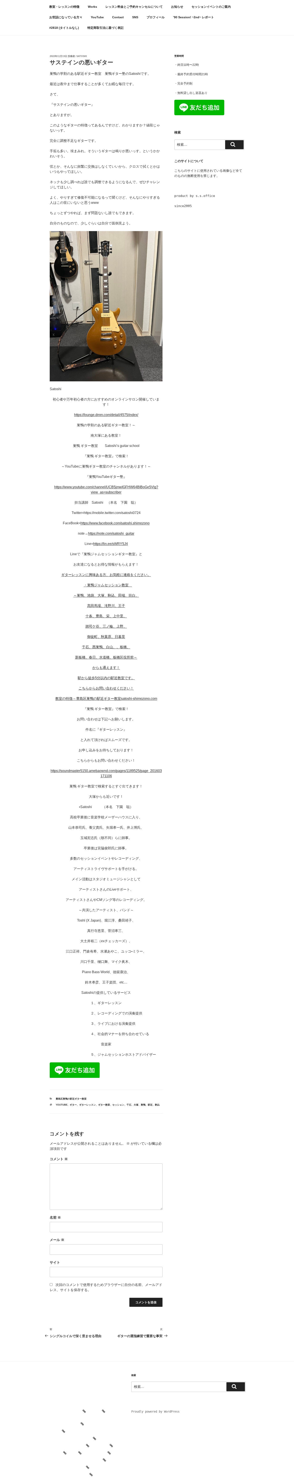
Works (92, 6)
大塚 (136, 1104)
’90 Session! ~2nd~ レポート (193, 17)
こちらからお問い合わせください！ (106, 688)
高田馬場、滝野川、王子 (106, 606)
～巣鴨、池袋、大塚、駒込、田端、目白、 (106, 595)
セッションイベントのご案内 (211, 6)
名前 (55, 1217)
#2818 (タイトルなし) (64, 27)
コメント (59, 1159)
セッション (118, 1104)
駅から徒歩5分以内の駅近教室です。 (106, 678)
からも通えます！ (106, 667)
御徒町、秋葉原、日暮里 (106, 636)
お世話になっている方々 (65, 17)
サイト (55, 1262)
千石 (129, 1104)
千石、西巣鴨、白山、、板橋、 (106, 647)
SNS (135, 17)
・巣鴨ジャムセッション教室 (108, 585)
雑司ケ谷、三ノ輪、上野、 (106, 626)
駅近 (150, 1104)
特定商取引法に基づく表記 (105, 27)
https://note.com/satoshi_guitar (111, 533)
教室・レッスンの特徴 (64, 6)
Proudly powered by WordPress (155, 1411)
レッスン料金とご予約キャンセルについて (134, 6)
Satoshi (81, 56)
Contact (118, 17)
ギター (73, 1104)
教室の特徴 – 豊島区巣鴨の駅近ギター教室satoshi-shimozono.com (106, 698)
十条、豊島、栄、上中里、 (106, 616)
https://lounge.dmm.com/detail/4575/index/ (106, 415)
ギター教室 (104, 1104)
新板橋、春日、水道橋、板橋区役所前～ (106, 657)
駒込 (157, 1104)
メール (57, 1240)
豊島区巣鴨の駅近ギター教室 (71, 1098)
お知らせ (177, 6)
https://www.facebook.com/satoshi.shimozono (115, 523)
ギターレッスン (87, 1104)
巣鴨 (143, 1104)
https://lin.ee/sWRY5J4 (110, 544)
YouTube (97, 17)
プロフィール (156, 17)
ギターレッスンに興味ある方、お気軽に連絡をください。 (106, 575)
